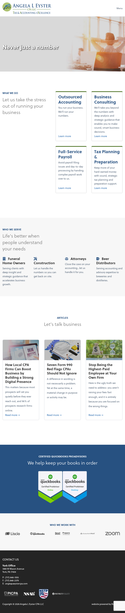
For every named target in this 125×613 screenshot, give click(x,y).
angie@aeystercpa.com (16, 583)
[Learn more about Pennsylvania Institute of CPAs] (11, 594)
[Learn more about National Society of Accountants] (29, 594)
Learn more (71, 136)
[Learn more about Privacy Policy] (60, 594)
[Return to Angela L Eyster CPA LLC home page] (26, 8)
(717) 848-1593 (12, 577)
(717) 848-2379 (12, 580)
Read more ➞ (20, 415)
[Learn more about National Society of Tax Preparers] (44, 594)
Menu (120, 8)
